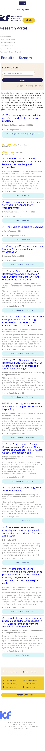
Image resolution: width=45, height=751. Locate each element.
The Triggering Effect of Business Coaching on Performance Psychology (22, 406)
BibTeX (24, 134)
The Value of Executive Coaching (24, 227)
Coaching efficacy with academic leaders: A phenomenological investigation (23, 249)
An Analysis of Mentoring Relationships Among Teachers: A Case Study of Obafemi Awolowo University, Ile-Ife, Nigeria (21, 275)
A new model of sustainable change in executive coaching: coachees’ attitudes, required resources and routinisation (23, 321)
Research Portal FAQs (7, 43)
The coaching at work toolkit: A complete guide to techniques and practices (22, 118)
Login (22, 3)
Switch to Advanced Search (30, 86)
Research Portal (5, 36)
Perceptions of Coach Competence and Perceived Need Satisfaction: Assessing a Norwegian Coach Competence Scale (23, 448)
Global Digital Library (7, 40)
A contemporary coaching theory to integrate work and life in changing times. (22, 205)
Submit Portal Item (6, 46)
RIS (39, 134)
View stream (26, 195)
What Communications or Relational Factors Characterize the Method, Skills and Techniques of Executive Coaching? (22, 364)
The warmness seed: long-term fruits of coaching (22, 489)
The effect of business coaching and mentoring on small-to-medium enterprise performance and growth (22, 531)
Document (20, 264)
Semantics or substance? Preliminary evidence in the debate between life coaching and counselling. (21, 163)
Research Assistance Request (10, 52)
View (7, 134)
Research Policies (6, 49)
